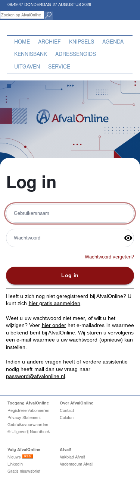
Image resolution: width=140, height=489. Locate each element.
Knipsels (81, 41)
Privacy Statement (24, 417)
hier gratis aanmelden (55, 303)
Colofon (67, 417)
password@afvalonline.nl (35, 376)
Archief (49, 41)
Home (22, 41)
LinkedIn (15, 464)
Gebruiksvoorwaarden (27, 424)
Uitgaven (27, 66)
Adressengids (75, 53)
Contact (67, 410)
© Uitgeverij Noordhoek (28, 431)
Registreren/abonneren (28, 410)
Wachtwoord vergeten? (109, 257)
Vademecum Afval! (76, 464)
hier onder (54, 325)
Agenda (113, 41)
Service (59, 66)
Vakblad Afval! (72, 457)
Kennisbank (30, 53)
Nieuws (14, 457)
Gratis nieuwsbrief (23, 471)
